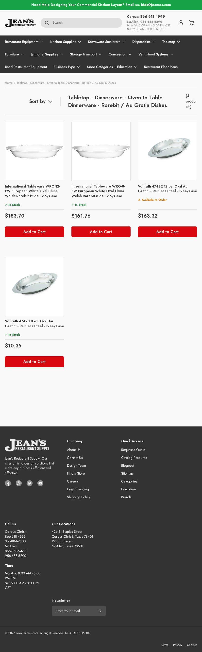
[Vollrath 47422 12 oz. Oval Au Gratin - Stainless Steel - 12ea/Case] (167, 151)
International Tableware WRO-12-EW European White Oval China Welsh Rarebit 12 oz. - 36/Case (32, 191)
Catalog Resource (134, 457)
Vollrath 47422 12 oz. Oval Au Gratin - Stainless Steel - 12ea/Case (167, 189)
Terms (164, 645)
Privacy (177, 645)
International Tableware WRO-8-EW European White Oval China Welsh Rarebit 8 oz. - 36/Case (98, 191)
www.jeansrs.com (27, 633)
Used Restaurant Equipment (26, 66)
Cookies (192, 645)
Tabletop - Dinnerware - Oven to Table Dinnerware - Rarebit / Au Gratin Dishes (66, 83)
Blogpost (127, 465)
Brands (126, 497)
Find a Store (76, 473)
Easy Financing (78, 489)
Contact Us (75, 457)
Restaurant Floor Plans (161, 66)
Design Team (76, 465)
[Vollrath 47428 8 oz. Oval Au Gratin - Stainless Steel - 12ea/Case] (34, 286)
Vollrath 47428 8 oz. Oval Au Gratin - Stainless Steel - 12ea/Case (34, 323)
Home (9, 83)
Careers (73, 481)
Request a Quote (133, 449)
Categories (129, 481)
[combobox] (81, 23)
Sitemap (127, 473)
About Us (73, 449)
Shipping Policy (78, 497)
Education (128, 489)
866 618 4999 (152, 16)
